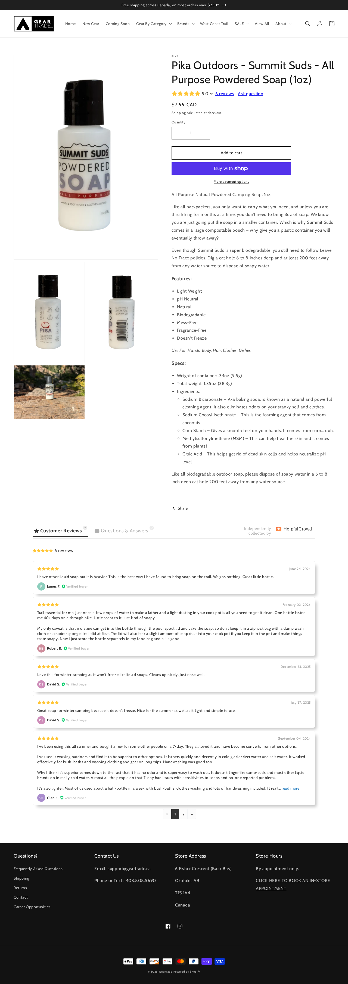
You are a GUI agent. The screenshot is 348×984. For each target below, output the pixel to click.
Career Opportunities (32, 906)
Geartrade (165, 971)
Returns (20, 887)
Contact (21, 897)
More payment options (231, 181)
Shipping (179, 113)
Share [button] (183, 508)
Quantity (178, 122)
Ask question (250, 93)
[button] (153, 23)
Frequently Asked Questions (38, 868)
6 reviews (224, 93)
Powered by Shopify (186, 971)
